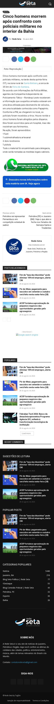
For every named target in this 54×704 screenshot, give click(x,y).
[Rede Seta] (6, 39)
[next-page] (9, 320)
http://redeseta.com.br (36, 245)
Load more (26, 433)
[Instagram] (32, 256)
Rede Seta (16, 39)
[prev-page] (4, 320)
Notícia (6, 12)
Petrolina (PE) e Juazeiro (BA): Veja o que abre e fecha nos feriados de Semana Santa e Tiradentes (40, 222)
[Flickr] (27, 681)
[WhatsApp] (33, 59)
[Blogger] (13, 681)
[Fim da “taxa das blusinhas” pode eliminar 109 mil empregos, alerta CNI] (10, 279)
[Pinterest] (27, 59)
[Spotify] (37, 256)
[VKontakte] (40, 681)
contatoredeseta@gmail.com (24, 662)
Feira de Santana (20, 87)
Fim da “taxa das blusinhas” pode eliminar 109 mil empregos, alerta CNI (35, 277)
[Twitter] (20, 59)
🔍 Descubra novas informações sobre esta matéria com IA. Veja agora (27, 181)
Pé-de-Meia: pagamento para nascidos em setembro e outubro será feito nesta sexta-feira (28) (35, 292)
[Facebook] (14, 59)
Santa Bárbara (31, 83)
